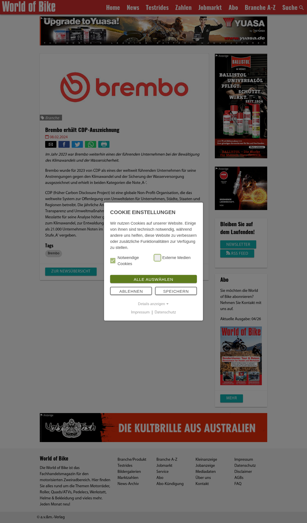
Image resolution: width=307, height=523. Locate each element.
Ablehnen (131, 291)
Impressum (140, 313)
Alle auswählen (153, 279)
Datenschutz (165, 313)
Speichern (176, 291)
